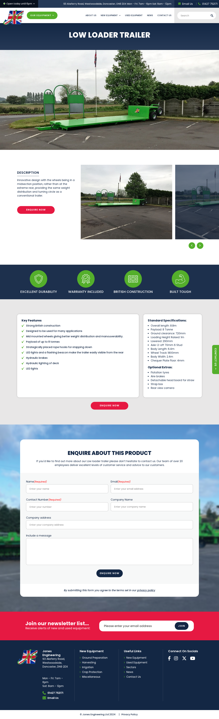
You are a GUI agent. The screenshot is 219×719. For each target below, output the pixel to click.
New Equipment (109, 15)
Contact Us (164, 15)
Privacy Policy (129, 714)
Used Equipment (134, 15)
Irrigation (88, 667)
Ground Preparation (95, 658)
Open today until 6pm (19, 3)
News (150, 15)
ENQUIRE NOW (36, 209)
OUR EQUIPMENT (40, 15)
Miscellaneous (91, 677)
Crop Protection (92, 672)
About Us (91, 15)
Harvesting (89, 662)
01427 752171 (210, 4)
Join (181, 626)
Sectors (131, 667)
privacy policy (146, 590)
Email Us (187, 4)
